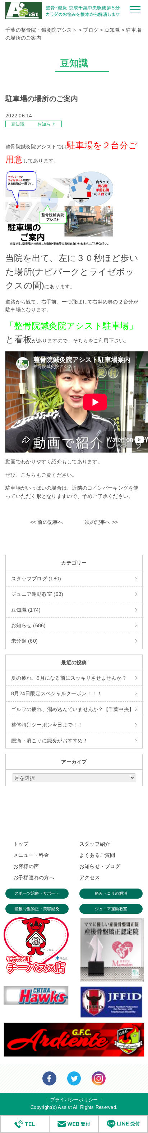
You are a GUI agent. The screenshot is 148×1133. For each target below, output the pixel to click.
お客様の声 (26, 866)
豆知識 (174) (26, 610)
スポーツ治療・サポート (37, 893)
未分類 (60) (24, 641)
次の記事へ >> (101, 522)
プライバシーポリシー (74, 1099)
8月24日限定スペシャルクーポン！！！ (56, 693)
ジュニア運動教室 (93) (37, 594)
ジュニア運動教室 (111, 909)
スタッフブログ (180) (36, 578)
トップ (21, 844)
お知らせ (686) (28, 625)
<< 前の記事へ (46, 522)
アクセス (89, 877)
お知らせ (46, 124)
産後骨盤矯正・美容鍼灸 (37, 909)
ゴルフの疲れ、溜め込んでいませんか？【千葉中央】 (72, 709)
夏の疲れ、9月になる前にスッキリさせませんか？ (69, 678)
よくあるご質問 (97, 855)
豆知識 (18, 124)
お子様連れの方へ (33, 877)
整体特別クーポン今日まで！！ (47, 725)
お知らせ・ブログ (99, 866)
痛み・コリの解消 (111, 893)
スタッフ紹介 (94, 844)
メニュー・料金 (31, 855)
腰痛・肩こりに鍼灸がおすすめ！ (49, 740)
